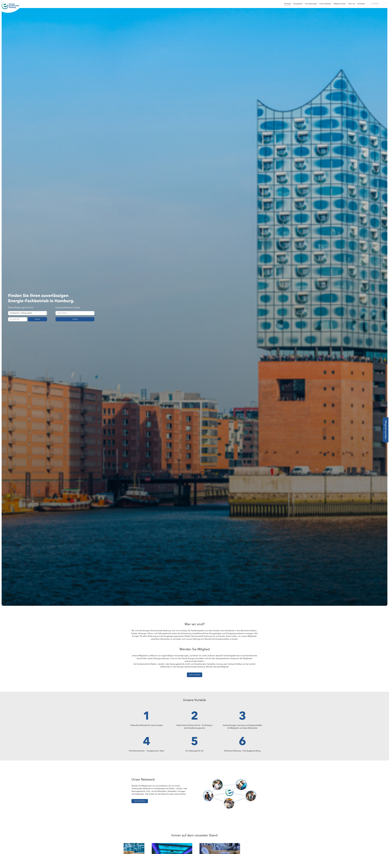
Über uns (351, 4)
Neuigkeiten (297, 4)
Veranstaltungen (311, 4)
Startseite (287, 4)
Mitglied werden (340, 4)
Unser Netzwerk (325, 4)
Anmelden (361, 4)
